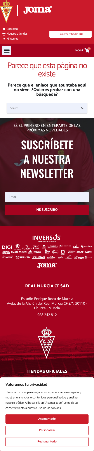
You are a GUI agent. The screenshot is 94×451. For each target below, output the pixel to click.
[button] (6, 50)
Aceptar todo (47, 418)
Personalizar (47, 430)
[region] (47, 414)
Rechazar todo (47, 441)
